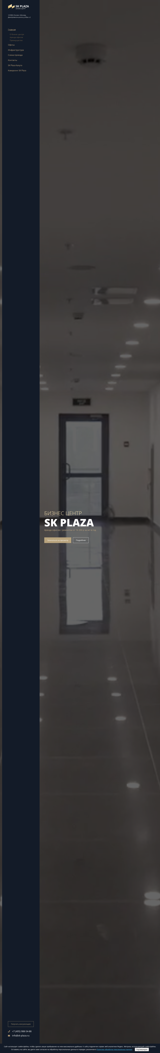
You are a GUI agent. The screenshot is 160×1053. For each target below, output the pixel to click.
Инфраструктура (16, 50)
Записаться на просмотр (57, 540)
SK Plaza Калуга (15, 65)
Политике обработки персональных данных (114, 1049)
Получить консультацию (21, 1024)
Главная (12, 29)
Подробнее (81, 540)
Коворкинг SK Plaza (17, 70)
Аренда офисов (16, 37)
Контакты (12, 60)
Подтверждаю (141, 1049)
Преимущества (16, 40)
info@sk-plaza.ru (21, 1035)
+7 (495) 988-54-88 (22, 1031)
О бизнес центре (17, 34)
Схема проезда (15, 55)
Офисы (11, 44)
